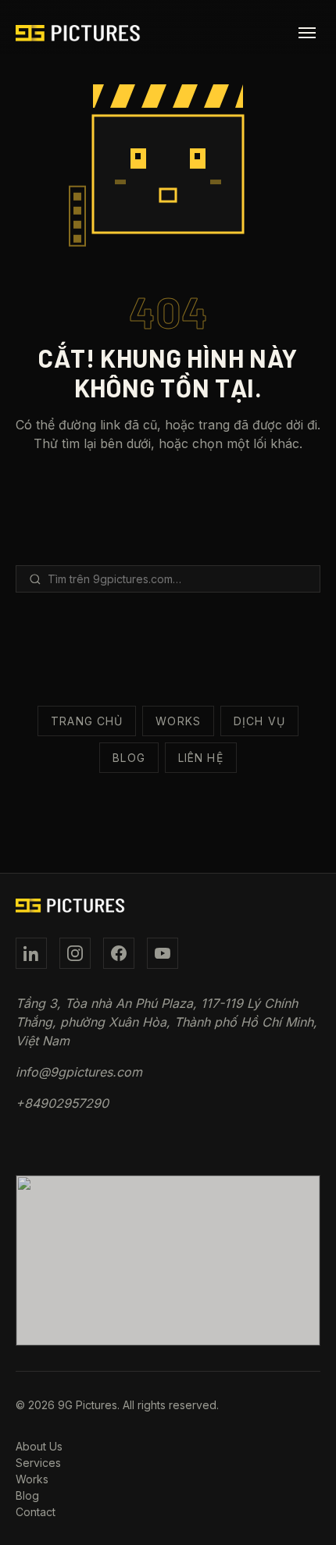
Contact (35, 1511)
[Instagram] (75, 953)
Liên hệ (200, 757)
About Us (39, 1446)
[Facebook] (118, 953)
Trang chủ (87, 721)
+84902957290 (62, 1103)
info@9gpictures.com (79, 1072)
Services (38, 1462)
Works (178, 721)
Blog (129, 757)
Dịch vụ (259, 721)
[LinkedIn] (31, 953)
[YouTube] (162, 953)
